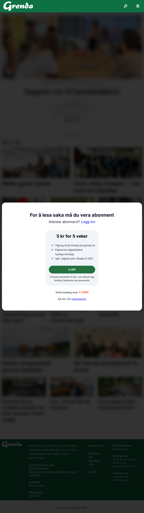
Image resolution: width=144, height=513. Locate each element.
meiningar (72, 134)
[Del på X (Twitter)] (71, 120)
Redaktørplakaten (39, 468)
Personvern (35, 471)
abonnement (79, 299)
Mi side (93, 471)
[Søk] (125, 6)
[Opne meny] (137, 6)
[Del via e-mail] (77, 120)
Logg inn (72, 222)
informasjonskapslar (53, 471)
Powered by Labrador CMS (72, 507)
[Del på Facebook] (66, 120)
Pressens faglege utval (41, 465)
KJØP (72, 269)
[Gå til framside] (18, 6)
